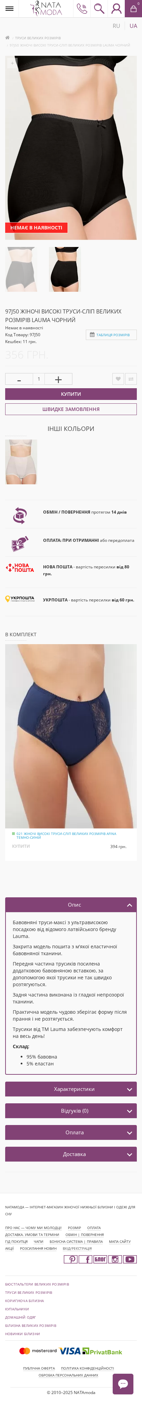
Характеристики (74, 1088)
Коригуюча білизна (24, 1300)
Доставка (74, 1154)
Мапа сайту (120, 1241)
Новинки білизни (22, 1333)
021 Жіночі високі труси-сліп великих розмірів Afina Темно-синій (66, 835)
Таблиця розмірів (113, 334)
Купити (71, 394)
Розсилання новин (38, 1248)
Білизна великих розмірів (30, 1325)
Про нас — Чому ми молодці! (33, 1227)
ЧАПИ (38, 1241)
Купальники (17, 1309)
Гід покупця (16, 1241)
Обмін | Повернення (84, 1234)
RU (116, 26)
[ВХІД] (116, 8)
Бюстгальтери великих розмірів (37, 1284)
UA (133, 26)
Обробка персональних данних (68, 1375)
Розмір (74, 1227)
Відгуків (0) (74, 1110)
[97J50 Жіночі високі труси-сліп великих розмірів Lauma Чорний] (21, 269)
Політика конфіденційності (87, 1368)
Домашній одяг (20, 1317)
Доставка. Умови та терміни (32, 1234)
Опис (74, 904)
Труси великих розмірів (38, 37)
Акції (9, 1248)
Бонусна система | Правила (76, 1241)
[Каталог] (9, 8)
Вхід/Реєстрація (77, 1248)
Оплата (74, 1132)
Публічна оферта (39, 1368)
